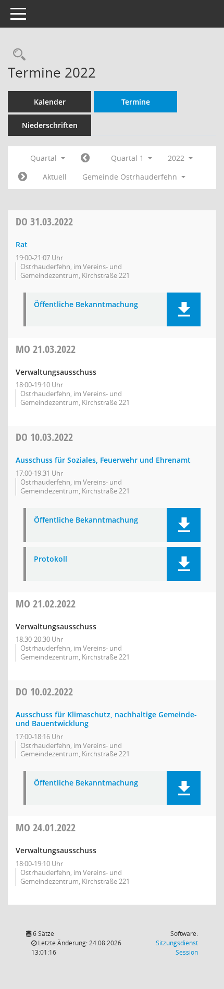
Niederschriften (50, 125)
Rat (22, 244)
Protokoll (50, 559)
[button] (184, 309)
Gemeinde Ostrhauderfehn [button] (130, 177)
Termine (135, 102)
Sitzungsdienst (177, 948)
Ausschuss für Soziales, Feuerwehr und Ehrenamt (103, 460)
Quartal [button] (44, 158)
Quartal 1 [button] (128, 158)
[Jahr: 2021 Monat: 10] (85, 158)
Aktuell (55, 177)
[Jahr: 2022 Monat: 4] (22, 177)
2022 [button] (177, 158)
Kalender (50, 102)
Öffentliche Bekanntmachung (86, 304)
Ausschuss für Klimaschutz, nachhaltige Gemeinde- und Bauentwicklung (106, 718)
